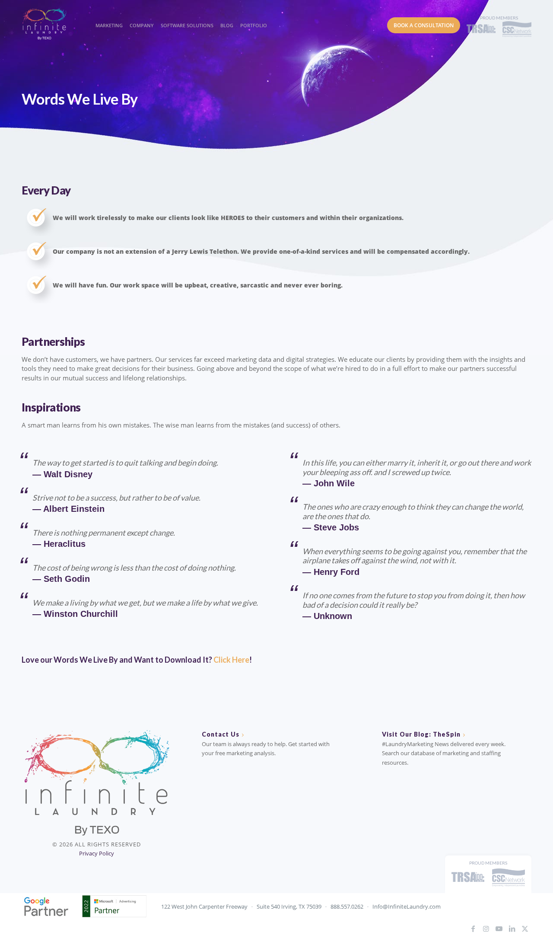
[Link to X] (524, 928)
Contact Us (220, 734)
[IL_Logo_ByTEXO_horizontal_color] (52, 23)
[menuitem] (108, 17)
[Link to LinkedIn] (511, 928)
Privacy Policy (96, 853)
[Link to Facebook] (473, 928)
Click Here (231, 659)
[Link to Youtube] (499, 928)
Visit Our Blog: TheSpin (421, 734)
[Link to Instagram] (486, 928)
